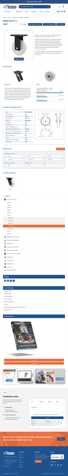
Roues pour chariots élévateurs (10, 270)
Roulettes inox (10, 243)
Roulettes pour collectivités (12, 247)
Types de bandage (7, 293)
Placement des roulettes (9, 301)
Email (57, 401)
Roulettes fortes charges (17, 17)
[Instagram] (60, 12)
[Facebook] (62, 12)
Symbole (6, 304)
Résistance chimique (8, 309)
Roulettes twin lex (10, 264)
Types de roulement (8, 296)
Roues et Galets (10, 260)
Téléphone (50, 401)
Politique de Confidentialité (46, 473)
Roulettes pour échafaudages (13, 240)
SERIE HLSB (9, 213)
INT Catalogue (34, 363)
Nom (32, 401)
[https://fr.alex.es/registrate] (18, 376)
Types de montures (8, 299)
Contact (41, 11)
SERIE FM (9, 233)
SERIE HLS (9, 210)
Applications (19, 11)
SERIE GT (9, 231)
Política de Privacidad (50, 425)
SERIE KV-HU (10, 223)
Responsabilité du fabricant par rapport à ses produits (15, 307)
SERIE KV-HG (10, 218)
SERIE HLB (9, 207)
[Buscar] (49, 6)
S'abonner (61, 439)
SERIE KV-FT (27, 17)
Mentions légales (62, 473)
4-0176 (10, 189)
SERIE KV (8, 215)
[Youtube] (64, 12)
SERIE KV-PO (10, 220)
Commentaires (34, 407)
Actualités (33, 11)
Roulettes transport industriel (13, 237)
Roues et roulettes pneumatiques (13, 253)
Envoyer (47, 417)
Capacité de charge (8, 291)
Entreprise (47, 11)
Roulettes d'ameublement (12, 250)
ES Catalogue (34, 360)
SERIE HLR (9, 202)
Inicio (4, 17)
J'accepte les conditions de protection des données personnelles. (46, 414)
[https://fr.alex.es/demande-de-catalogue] (50, 376)
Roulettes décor (10, 257)
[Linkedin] (58, 12)
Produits (8, 11)
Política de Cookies (55, 473)
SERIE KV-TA (10, 228)
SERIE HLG (9, 205)
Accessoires (9, 267)
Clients (26, 11)
